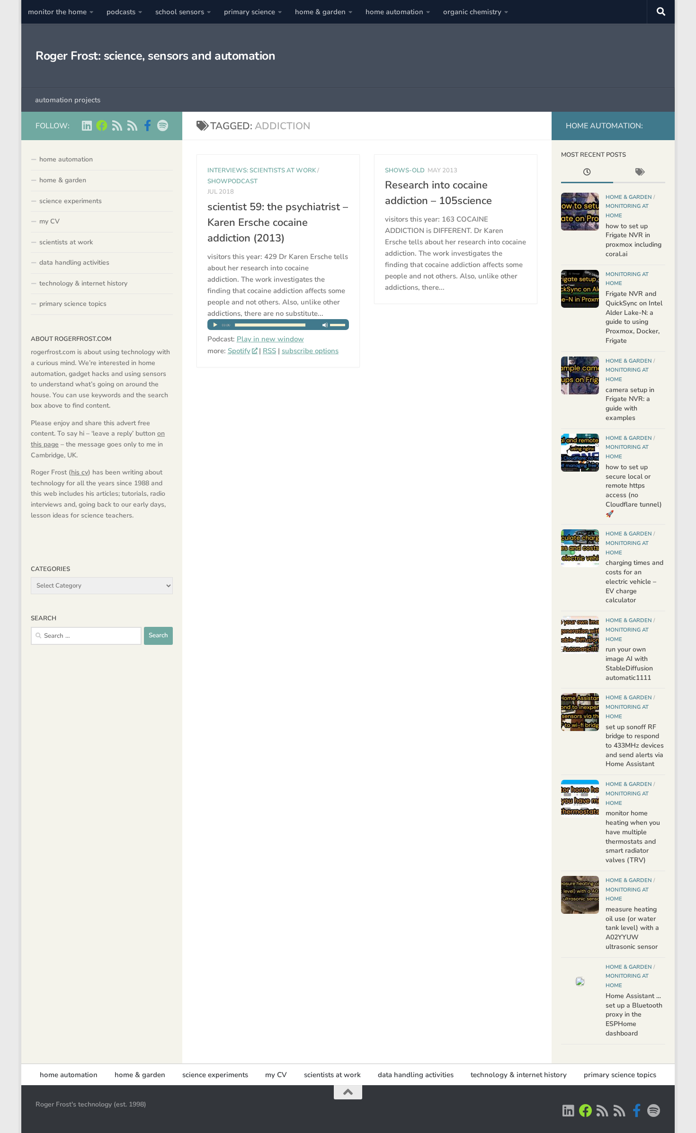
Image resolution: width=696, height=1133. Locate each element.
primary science (249, 12)
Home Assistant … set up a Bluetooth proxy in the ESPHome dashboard (634, 1014)
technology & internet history (83, 283)
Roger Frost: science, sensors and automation (155, 56)
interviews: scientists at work (261, 170)
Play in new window (270, 339)
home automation (394, 12)
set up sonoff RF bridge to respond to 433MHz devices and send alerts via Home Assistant (635, 746)
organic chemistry (472, 12)
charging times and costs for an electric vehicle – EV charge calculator (634, 581)
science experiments (70, 200)
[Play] (278, 327)
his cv (79, 472)
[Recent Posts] (587, 173)
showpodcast (232, 181)
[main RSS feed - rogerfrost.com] (132, 125)
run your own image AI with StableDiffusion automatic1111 (629, 663)
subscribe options (310, 351)
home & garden (320, 12)
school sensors (179, 12)
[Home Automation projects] (101, 125)
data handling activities (74, 262)
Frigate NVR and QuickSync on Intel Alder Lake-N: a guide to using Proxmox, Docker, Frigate (634, 317)
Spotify (239, 351)
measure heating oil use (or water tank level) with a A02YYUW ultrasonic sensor (632, 928)
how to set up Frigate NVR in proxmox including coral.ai (633, 240)
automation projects (67, 100)
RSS (269, 351)
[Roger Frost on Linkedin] (86, 125)
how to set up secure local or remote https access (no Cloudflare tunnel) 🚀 (634, 490)
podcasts (121, 12)
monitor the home (57, 12)
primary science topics (73, 303)
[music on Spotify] (162, 125)
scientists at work (66, 242)
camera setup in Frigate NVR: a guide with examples (630, 403)
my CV (49, 221)
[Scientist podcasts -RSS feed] (117, 125)
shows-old (405, 170)
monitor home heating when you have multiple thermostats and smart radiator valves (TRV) (633, 837)
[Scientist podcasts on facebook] (147, 125)
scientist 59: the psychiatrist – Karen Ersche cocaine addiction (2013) (277, 222)
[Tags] (639, 173)
